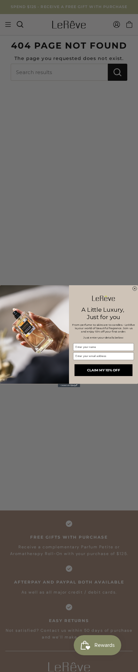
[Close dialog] (135, 288)
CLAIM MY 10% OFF (103, 370)
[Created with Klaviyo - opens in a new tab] (69, 385)
